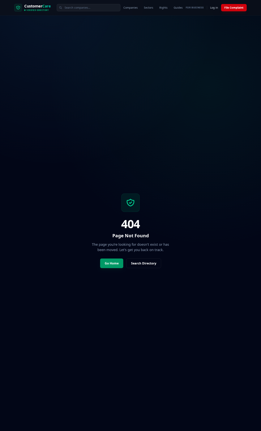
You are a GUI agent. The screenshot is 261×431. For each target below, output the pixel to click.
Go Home (112, 263)
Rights (163, 7)
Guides (178, 7)
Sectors (148, 7)
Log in (214, 7)
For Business (195, 7)
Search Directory (143, 263)
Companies (130, 7)
